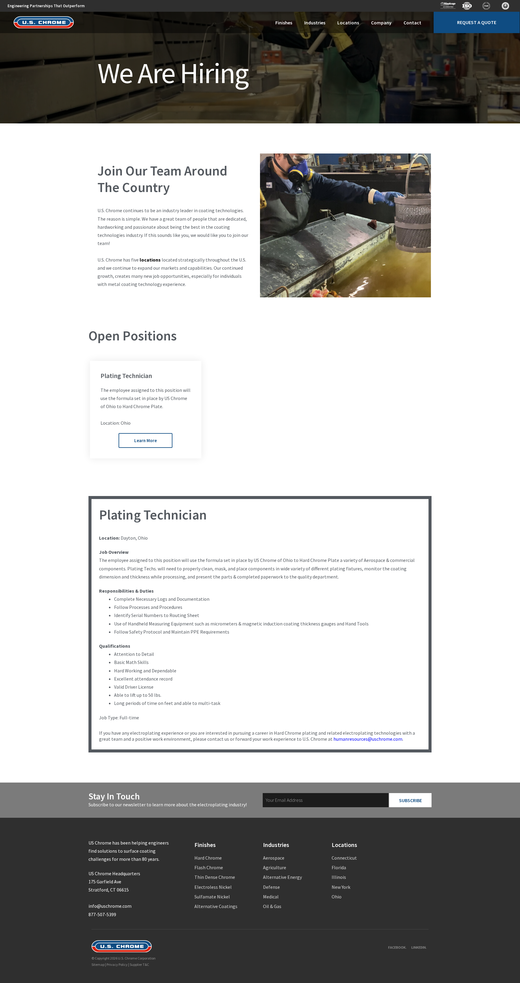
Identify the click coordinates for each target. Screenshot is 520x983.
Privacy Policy (117, 964)
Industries (314, 23)
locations (150, 260)
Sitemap (97, 964)
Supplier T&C (139, 964)
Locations (348, 23)
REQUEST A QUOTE (476, 22)
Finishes (283, 23)
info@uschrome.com (110, 906)
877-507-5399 (102, 914)
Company (381, 23)
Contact (412, 23)
